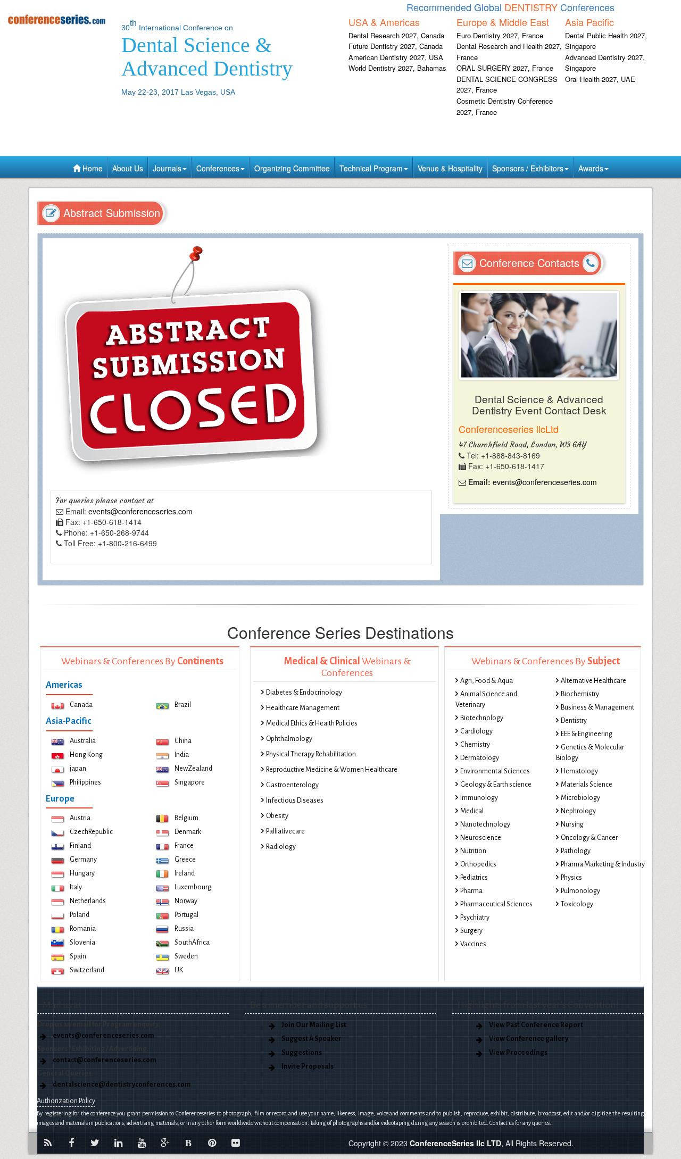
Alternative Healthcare (593, 681)
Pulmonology (580, 891)
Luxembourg (193, 887)
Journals (167, 168)
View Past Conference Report (536, 1025)
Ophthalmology (289, 739)
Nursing (572, 824)
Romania (83, 928)
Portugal (186, 915)
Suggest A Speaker (311, 1039)
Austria (80, 818)
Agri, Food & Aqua (486, 681)
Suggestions (301, 1052)
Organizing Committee (292, 168)
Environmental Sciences (495, 771)
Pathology (576, 851)
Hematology (579, 771)
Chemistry (475, 744)
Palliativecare (285, 831)
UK (179, 970)
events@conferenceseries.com (140, 511)
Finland (80, 845)
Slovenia (82, 942)
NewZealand (193, 768)
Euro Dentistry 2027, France (499, 35)
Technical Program (371, 168)
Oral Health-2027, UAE (600, 79)
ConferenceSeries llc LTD (455, 1143)
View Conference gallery (528, 1039)
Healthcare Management (302, 708)
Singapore (190, 782)
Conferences (217, 168)
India (182, 754)
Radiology (281, 847)
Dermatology (479, 758)
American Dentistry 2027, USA (395, 57)
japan (78, 768)
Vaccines (473, 944)
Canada (81, 704)
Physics (571, 877)
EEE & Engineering (586, 734)
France (184, 845)
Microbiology (580, 798)
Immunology (479, 798)
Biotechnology (481, 718)
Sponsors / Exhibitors (527, 168)
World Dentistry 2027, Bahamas (397, 68)
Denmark (188, 832)
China (183, 741)
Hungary (82, 873)
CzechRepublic (91, 832)
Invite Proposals (307, 1066)
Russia (184, 928)
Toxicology (577, 904)
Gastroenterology (292, 785)
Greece (185, 859)
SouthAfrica (192, 942)
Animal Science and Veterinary (486, 699)
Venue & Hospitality (450, 168)
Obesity (277, 816)
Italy (76, 887)
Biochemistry (580, 694)
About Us (127, 168)
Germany (83, 859)
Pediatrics (474, 877)
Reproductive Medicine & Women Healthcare (331, 769)
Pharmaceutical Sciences (496, 904)
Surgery (471, 931)
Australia (83, 741)
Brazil (183, 704)
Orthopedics (478, 864)
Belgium (186, 818)
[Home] (56, 19)
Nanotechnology (485, 824)
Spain (78, 956)
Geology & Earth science (495, 784)
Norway (186, 901)
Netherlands (88, 901)
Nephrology (578, 811)
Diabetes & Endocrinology (304, 692)
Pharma (471, 891)
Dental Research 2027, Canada (396, 35)
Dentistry (574, 720)
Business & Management (597, 707)
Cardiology (476, 731)
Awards (590, 168)
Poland (79, 915)
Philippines (85, 782)
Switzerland (87, 970)
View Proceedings (518, 1052)
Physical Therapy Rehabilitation (311, 754)
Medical (472, 811)
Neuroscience (480, 837)
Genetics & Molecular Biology (590, 753)
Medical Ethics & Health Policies (312, 723)
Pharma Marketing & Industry (603, 864)
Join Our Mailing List (313, 1025)
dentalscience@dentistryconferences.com (122, 1084)
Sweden (186, 956)
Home (91, 168)
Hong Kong (86, 754)
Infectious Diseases (294, 800)
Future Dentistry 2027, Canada (395, 46)
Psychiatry (474, 917)
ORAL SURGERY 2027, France (504, 68)
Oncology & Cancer (589, 837)
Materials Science (586, 784)
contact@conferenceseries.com (104, 1060)
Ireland (185, 873)
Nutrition (473, 851)
